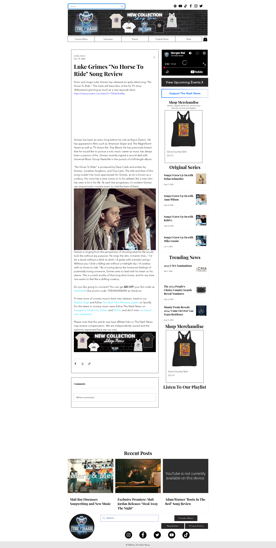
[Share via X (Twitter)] (82, 363)
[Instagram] (196, 6)
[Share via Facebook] (75, 363)
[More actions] (154, 57)
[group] (183, 136)
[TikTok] (185, 6)
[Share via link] (89, 363)
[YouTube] (180, 6)
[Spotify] (175, 6)
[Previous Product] (160, 136)
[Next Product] (206, 136)
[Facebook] (191, 6)
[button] (205, 38)
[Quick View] (183, 129)
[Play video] (115, 115)
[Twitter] (201, 6)
